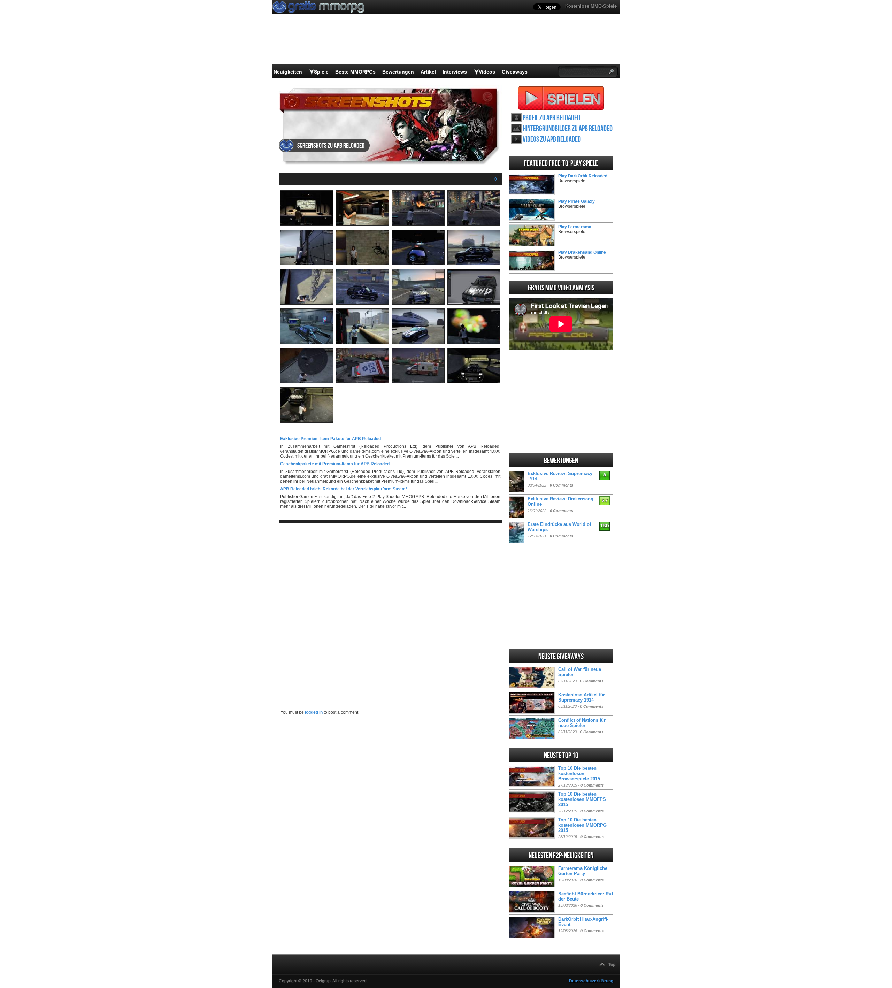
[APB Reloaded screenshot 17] (306, 382)
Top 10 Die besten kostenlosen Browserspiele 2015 (579, 773)
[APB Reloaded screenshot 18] (362, 382)
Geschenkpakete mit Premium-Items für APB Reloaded (335, 463)
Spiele (321, 72)
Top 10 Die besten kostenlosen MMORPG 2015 (582, 825)
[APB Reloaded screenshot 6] (362, 263)
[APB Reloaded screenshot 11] (418, 303)
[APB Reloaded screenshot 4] (473, 224)
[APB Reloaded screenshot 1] (306, 224)
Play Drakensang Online (582, 252)
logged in (314, 712)
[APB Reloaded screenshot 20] (473, 382)
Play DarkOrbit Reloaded (582, 176)
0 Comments (561, 485)
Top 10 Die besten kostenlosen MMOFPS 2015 (582, 799)
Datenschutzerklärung (591, 981)
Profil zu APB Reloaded (551, 118)
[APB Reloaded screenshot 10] (362, 303)
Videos (487, 72)
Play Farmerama (574, 226)
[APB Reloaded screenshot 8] (473, 263)
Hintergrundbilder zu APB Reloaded (568, 128)
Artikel (428, 72)
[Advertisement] (390, 606)
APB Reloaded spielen (561, 98)
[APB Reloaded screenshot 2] (362, 224)
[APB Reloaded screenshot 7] (418, 263)
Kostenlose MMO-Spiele (591, 6)
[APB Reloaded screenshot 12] (473, 303)
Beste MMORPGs (355, 72)
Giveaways (515, 72)
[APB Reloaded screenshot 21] (306, 421)
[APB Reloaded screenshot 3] (418, 224)
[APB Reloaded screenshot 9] (306, 303)
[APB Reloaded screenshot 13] (306, 342)
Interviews (455, 72)
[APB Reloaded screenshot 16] (473, 342)
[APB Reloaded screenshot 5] (306, 263)
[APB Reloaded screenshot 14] (362, 342)
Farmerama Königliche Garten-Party (582, 871)
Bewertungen (398, 72)
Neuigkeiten (288, 72)
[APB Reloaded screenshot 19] (418, 382)
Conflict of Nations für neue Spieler (582, 723)
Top (611, 964)
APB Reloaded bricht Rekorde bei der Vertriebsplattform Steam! (343, 489)
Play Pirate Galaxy (576, 201)
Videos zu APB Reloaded (552, 139)
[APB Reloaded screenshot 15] (418, 342)
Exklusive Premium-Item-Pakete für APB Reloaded (330, 438)
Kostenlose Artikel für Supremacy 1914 (581, 697)
